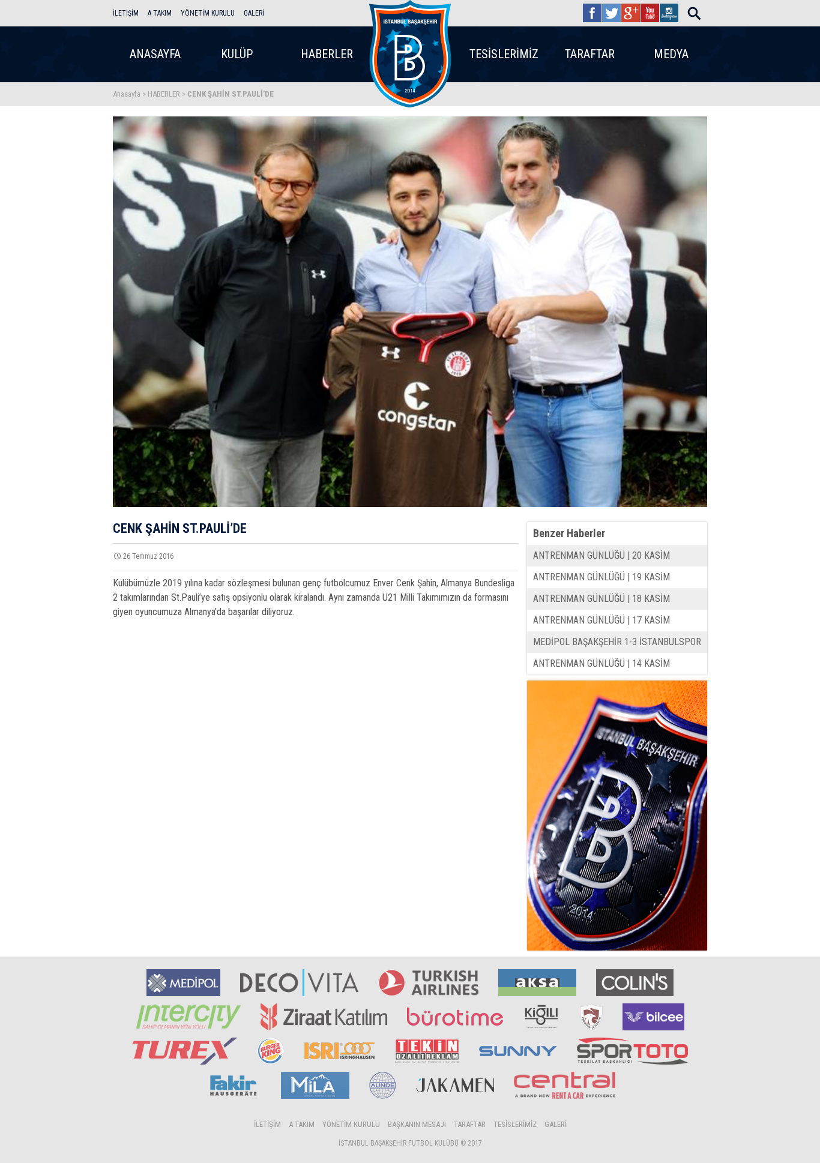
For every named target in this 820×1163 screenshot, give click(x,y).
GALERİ (254, 13)
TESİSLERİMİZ (503, 54)
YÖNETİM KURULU (208, 13)
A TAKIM (160, 13)
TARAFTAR (590, 54)
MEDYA (671, 54)
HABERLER (327, 54)
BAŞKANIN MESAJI (417, 1124)
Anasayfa (126, 93)
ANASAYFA (155, 54)
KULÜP (237, 54)
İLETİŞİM (126, 13)
